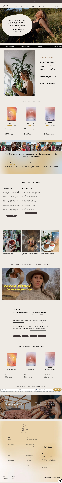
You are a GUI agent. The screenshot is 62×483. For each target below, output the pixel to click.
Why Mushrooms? (11, 460)
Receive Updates (57, 389)
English (13, 478)
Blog (9, 455)
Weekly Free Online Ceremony (30, 442)
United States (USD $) (6, 478)
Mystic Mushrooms (11, 444)
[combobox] (37, 390)
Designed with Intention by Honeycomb (54, 477)
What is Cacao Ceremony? (30, 446)
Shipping (27, 465)
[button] (54, 6)
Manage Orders (28, 453)
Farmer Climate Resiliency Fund (13, 458)
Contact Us (46, 467)
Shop (16, 6)
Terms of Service (28, 467)
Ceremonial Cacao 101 (29, 441)
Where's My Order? (29, 458)
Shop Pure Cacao (12, 215)
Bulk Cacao (10, 446)
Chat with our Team (29, 462)
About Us (9, 453)
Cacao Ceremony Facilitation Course (31, 439)
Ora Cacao (47, 477)
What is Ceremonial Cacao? (30, 444)
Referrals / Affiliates (11, 457)
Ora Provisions (10, 442)
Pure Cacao (10, 439)
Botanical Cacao (10, 441)
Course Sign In (28, 460)
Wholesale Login (28, 457)
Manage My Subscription (30, 455)
